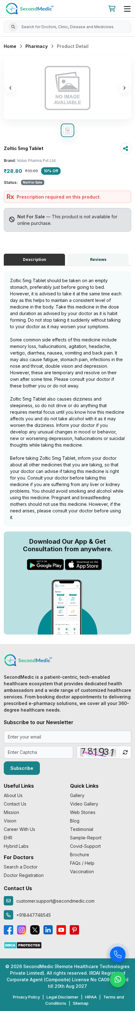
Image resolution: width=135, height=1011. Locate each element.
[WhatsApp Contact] (118, 980)
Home (10, 46)
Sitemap (81, 1003)
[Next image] (124, 88)
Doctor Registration (24, 875)
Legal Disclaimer (62, 996)
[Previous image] (10, 88)
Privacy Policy (26, 996)
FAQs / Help (82, 863)
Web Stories (82, 812)
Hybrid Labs (16, 846)
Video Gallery (84, 803)
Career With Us (19, 829)
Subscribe (21, 768)
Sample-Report (85, 837)
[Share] (125, 148)
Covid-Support (85, 846)
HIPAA (91, 996)
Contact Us (15, 803)
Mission (11, 812)
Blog (74, 820)
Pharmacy (36, 46)
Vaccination (82, 871)
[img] (67, 88)
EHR (8, 837)
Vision (10, 820)
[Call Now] (118, 954)
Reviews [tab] (98, 259)
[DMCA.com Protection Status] (23, 944)
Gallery (77, 795)
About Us (13, 795)
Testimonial (81, 829)
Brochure (79, 854)
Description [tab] (34, 259)
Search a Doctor (21, 866)
